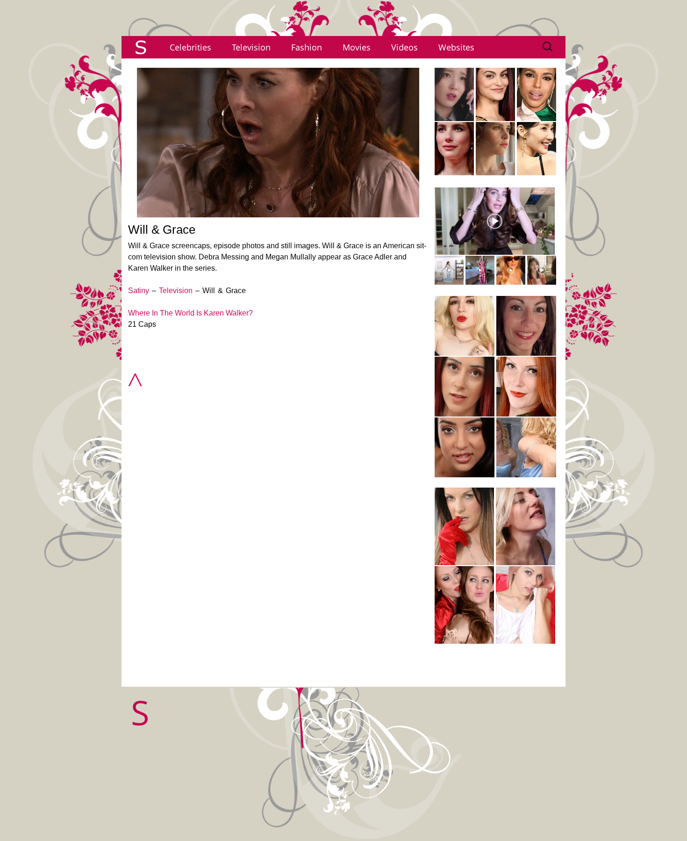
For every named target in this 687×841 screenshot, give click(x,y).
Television (251, 47)
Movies (357, 47)
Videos (404, 47)
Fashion (306, 47)
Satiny (138, 291)
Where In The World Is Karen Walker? (190, 313)
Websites (456, 47)
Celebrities (190, 47)
